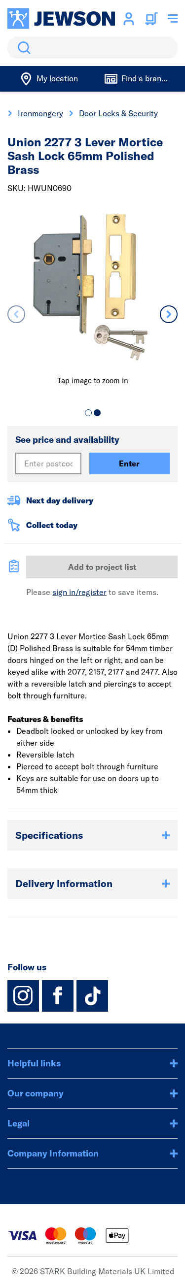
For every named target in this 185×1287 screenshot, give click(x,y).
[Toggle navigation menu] (173, 18)
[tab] (88, 412)
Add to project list (102, 567)
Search (22, 48)
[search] (92, 48)
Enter (129, 463)
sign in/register (79, 592)
